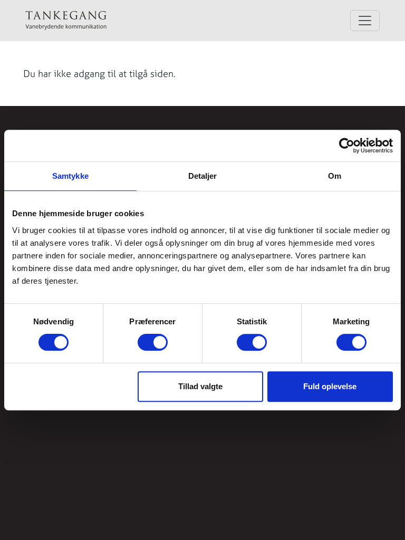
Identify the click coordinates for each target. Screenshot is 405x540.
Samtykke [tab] (70, 175)
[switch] (153, 342)
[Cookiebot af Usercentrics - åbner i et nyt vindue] (347, 145)
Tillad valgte (200, 386)
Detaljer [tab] (202, 175)
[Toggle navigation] (365, 20)
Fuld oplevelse (329, 386)
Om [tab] (334, 175)
